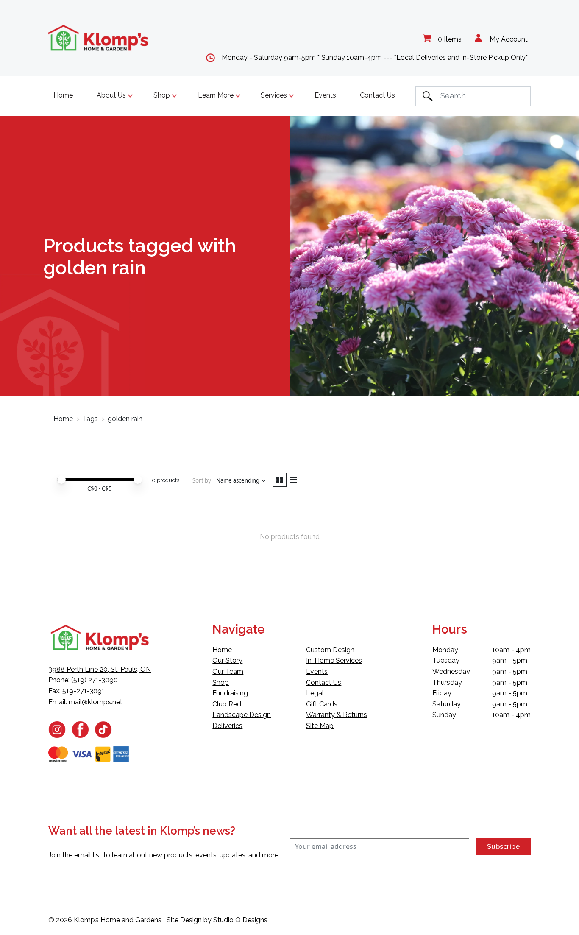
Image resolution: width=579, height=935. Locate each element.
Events (325, 95)
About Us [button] (112, 95)
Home (63, 95)
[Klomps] (99, 38)
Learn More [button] (216, 95)
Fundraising (230, 693)
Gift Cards (321, 704)
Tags (90, 419)
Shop (220, 682)
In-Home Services (334, 660)
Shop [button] (162, 95)
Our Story (227, 660)
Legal (315, 693)
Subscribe (503, 847)
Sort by (201, 480)
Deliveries (227, 726)
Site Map (320, 726)
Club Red (226, 704)
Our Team (227, 671)
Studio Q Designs (240, 920)
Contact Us (377, 95)
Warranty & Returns (336, 715)
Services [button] (275, 95)
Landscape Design (241, 715)
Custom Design (330, 650)
